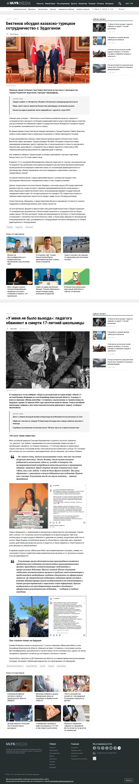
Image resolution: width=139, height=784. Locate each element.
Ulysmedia (13, 329)
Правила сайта (76, 750)
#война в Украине (83, 9)
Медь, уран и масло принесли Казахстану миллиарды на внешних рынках (43, 106)
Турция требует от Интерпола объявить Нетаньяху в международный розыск (45, 102)
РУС (131, 3)
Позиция (92, 4)
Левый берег (50, 4)
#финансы (32, 9)
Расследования (63, 4)
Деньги (74, 4)
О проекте (74, 747)
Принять (129, 780)
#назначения (42, 9)
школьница (61, 666)
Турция (9, 227)
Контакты (74, 756)
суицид (51, 666)
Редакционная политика (79, 759)
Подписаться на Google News (107, 753)
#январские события (66, 9)
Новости (40, 4)
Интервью (109, 4)
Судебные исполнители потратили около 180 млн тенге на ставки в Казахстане (46, 428)
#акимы (53, 9)
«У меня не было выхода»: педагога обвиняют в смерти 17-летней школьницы (120, 26)
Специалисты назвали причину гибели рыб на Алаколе (118, 39)
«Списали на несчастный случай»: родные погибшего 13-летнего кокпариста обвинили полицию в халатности (119, 53)
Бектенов (29, 227)
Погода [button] (121, 9)
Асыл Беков (14, 34)
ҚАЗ (127, 3)
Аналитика (83, 4)
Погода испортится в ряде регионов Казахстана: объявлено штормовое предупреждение (120, 67)
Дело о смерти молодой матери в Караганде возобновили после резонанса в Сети (47, 417)
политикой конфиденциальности (61, 781)
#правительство (19, 9)
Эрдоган (19, 227)
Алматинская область (15, 666)
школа (42, 666)
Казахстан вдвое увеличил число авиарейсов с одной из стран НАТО (41, 110)
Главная (8, 19)
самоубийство (31, 666)
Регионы (100, 4)
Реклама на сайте (77, 753)
